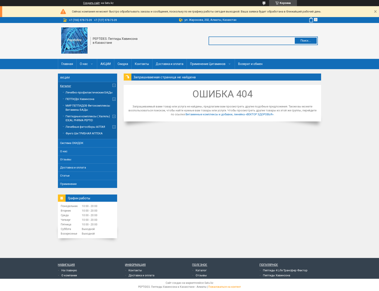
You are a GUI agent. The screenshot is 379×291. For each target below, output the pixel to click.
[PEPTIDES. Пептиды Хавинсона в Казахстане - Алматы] (74, 40)
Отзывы (65, 159)
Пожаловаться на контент (224, 286)
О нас (84, 64)
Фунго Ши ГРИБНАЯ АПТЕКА (84, 133)
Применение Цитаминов (207, 64)
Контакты (142, 64)
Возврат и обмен (250, 64)
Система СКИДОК (71, 143)
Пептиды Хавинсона (276, 275)
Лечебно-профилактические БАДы (89, 92)
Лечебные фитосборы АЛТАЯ (85, 126)
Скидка (123, 64)
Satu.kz (208, 282)
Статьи (65, 175)
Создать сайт (91, 3)
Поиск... (305, 40)
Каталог (65, 86)
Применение (68, 184)
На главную (69, 270)
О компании (69, 275)
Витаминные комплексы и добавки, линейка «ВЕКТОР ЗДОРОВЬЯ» (230, 114)
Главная (67, 64)
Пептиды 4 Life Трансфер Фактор (285, 270)
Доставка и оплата (169, 64)
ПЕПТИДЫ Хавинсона (80, 99)
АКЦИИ (105, 64)
